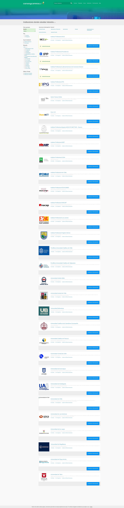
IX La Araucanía (28, 61)
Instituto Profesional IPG (57, 82)
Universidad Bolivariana (57, 308)
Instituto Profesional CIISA (58, 157)
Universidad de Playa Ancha (58, 459)
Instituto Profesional (27, 41)
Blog (100, 3)
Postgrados (80, 3)
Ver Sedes (52, 40)
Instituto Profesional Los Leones (59, 217)
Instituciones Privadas (28, 73)
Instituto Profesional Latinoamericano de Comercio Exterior (67, 66)
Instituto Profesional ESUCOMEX (60, 187)
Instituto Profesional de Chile (58, 172)
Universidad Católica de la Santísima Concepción (64, 323)
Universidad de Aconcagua (58, 368)
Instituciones (89, 3)
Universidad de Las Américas (59, 414)
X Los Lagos (28, 60)
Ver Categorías (58, 40)
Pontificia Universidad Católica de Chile (61, 248)
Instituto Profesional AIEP (58, 142)
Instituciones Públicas (28, 74)
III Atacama (27, 65)
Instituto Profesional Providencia (59, 51)
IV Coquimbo (28, 58)
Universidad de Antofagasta (58, 384)
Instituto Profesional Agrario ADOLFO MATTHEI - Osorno (66, 127)
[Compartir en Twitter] (96, 18)
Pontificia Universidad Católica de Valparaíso (63, 263)
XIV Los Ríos (28, 68)
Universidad (26, 43)
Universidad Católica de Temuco (60, 338)
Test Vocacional (95, 3)
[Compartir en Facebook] (92, 18)
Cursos (84, 3)
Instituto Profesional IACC (58, 36)
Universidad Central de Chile (59, 353)
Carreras (75, 3)
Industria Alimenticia (42, 32)
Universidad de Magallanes (58, 444)
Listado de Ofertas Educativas (67, 40)
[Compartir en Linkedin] (99, 18)
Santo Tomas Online (56, 97)
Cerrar (91, 506)
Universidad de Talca (56, 474)
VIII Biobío (27, 51)
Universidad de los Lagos (58, 429)
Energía (76, 29)
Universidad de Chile (56, 399)
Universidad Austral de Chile (58, 293)
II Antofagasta (28, 52)
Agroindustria (65, 29)
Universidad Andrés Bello (58, 278)
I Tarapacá (27, 62)
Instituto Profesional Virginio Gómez (60, 233)
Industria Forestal (54, 32)
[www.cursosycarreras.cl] (34, 3)
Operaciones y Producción (55, 29)
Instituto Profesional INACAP (59, 202)
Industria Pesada (42, 29)
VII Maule (27, 64)
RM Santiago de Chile (29, 48)
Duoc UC (53, 112)
